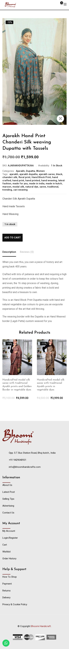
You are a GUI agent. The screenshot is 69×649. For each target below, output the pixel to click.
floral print (24, 177)
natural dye (31, 186)
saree (42, 186)
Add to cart (12, 237)
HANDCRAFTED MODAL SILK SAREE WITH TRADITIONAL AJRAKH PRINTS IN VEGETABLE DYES (50, 386)
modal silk (18, 186)
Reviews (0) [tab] (27, 251)
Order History (9, 558)
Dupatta (30, 171)
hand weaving (49, 180)
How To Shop (9, 576)
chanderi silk (9, 177)
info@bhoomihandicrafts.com (25, 466)
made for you (20, 183)
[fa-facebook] (28, 630)
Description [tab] (9, 251)
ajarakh (13, 174)
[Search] (49, 3)
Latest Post (8, 492)
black (59, 174)
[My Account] (54, 3)
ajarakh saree (47, 174)
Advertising (8, 505)
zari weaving (20, 189)
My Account (8, 530)
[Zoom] (60, 118)
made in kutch (54, 183)
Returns (6, 590)
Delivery (6, 597)
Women (40, 171)
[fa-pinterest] (41, 630)
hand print (18, 180)
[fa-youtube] (34, 630)
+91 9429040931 (17, 459)
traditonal (52, 186)
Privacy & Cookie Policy (14, 604)
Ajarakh (20, 171)
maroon (6, 186)
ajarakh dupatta (28, 174)
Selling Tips (8, 498)
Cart (4, 544)
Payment (7, 583)
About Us (7, 485)
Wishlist (6, 551)
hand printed (32, 180)
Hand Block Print (41, 177)
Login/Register (10, 537)
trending (7, 189)
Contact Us (8, 512)
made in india (36, 183)
